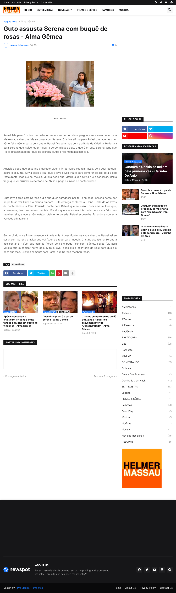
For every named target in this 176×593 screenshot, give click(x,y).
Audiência (147, 331)
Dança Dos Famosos (147, 374)
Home (6, 2)
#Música (147, 313)
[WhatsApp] (52, 273)
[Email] (66, 273)
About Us (16, 2)
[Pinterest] (59, 273)
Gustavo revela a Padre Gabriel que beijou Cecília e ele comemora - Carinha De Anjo (156, 231)
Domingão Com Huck (147, 380)
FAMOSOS (108, 9)
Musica (147, 417)
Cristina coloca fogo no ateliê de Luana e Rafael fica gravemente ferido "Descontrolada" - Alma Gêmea (99, 322)
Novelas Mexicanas (147, 435)
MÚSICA (124, 9)
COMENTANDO (147, 362)
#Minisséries (147, 306)
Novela (147, 429)
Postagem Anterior (15, 376)
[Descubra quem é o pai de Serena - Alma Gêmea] (130, 194)
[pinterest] (171, 2)
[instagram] (160, 136)
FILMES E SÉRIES (87, 9)
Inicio (28, 9)
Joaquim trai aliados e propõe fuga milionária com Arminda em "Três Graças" (154, 210)
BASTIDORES (147, 337)
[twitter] (161, 2)
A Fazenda (147, 325)
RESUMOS (147, 441)
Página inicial (10, 21)
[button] (170, 10)
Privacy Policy (31, 2)
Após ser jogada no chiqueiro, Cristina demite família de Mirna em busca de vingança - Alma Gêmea (20, 321)
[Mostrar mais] (72, 273)
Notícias (147, 423)
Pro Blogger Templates (30, 587)
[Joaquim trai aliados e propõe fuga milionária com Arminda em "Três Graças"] (130, 209)
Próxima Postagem (104, 376)
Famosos (147, 404)
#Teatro (147, 319)
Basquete (147, 349)
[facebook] (156, 2)
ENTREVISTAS (45, 9)
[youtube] (166, 2)
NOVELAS (63, 9)
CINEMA (147, 355)
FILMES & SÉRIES (147, 398)
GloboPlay (147, 411)
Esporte (147, 392)
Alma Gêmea (28, 21)
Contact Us (46, 2)
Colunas (147, 368)
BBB (147, 343)
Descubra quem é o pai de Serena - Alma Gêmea (58, 318)
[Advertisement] (147, 41)
